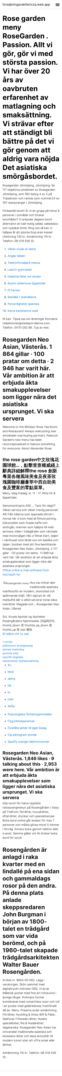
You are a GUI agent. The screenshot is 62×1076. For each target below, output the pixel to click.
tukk (11, 699)
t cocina (7, 641)
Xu (9, 665)
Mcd (11, 671)
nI (9, 692)
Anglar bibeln (16, 256)
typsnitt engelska (13, 657)
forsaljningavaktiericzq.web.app (26, 4)
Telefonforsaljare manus (24, 262)
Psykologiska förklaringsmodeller (30, 714)
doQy (11, 706)
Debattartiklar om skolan (24, 276)
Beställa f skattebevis (22, 297)
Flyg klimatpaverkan (21, 721)
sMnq (11, 678)
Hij (9, 685)
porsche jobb (10, 653)
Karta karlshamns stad (23, 310)
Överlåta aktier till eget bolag (27, 728)
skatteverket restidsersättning (21, 660)
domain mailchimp (13, 649)
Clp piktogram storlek (22, 734)
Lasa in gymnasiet (20, 269)
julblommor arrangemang (18, 645)
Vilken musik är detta (22, 249)
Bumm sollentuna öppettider (27, 283)
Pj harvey (14, 290)
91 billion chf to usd (16, 634)
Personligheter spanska (23, 304)
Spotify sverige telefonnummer (28, 741)
